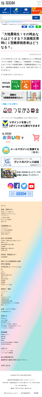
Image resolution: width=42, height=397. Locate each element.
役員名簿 (3, 338)
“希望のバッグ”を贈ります (7, 211)
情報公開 (3, 336)
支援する (4, 316)
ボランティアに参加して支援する (9, 324)
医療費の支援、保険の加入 (7, 248)
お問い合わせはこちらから (11, 393)
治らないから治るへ (6, 232)
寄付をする (3, 318)
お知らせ (4, 348)
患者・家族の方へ (7, 209)
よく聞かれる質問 (5, 217)
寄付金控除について (6, 322)
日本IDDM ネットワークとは (11, 267)
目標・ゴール (4, 276)
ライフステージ (4, 215)
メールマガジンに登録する (7, 327)
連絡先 (2, 340)
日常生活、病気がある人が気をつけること (11, 240)
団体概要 (3, 280)
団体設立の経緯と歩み (6, 275)
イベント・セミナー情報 (7, 350)
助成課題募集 (4, 257)
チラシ (2, 293)
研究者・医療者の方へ (9, 254)
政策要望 (3, 282)
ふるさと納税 (4, 320)
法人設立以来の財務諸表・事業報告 (9, 342)
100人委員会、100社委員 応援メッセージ (11, 325)
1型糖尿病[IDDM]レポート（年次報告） (10, 302)
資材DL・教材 (6, 289)
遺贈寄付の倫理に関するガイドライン (14, 360)
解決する (3, 273)
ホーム (3, 205)
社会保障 (3, 246)
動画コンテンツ (4, 304)
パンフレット (4, 291)
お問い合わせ (5, 365)
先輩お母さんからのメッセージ (8, 213)
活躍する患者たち (5, 234)
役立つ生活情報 (6, 238)
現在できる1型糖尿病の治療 (11, 261)
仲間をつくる (4, 242)
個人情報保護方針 (7, 357)
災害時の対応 (4, 250)
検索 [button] (36, 17)
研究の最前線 (5, 264)
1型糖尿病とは (6, 226)
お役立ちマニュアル (6, 297)
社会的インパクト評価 (6, 284)
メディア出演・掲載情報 (7, 352)
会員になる (3, 221)
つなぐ (2, 271)
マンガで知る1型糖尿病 (6, 230)
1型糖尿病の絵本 (5, 299)
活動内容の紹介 (4, 278)
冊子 (2, 295)
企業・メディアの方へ (9, 309)
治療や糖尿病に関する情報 (7, 244)
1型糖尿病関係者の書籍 (6, 301)
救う (2, 269)
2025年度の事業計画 (6, 344)
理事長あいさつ (4, 334)
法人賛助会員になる (6, 311)
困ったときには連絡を (6, 219)
